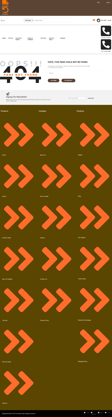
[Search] (75, 20)
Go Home (53, 80)
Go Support (68, 80)
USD (98, 2)
